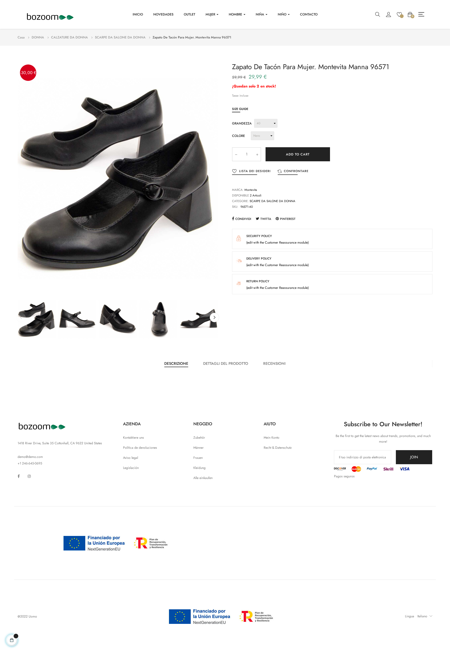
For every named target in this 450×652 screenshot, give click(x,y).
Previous (21, 317)
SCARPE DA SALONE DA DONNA (272, 201)
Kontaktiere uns (133, 437)
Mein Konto (271, 437)
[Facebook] (19, 476)
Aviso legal (130, 457)
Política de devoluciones (140, 447)
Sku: (235, 206)
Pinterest (288, 219)
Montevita (250, 190)
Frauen (198, 457)
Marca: (238, 190)
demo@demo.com (30, 456)
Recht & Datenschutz (278, 447)
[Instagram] (29, 476)
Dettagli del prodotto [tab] (225, 363)
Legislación (131, 467)
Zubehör (199, 437)
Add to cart (298, 154)
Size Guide (240, 109)
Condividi (243, 219)
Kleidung (199, 467)
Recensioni (274, 363)
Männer (198, 447)
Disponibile (240, 195)
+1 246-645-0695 (30, 463)
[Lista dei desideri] (399, 14)
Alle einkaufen (203, 477)
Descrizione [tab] (176, 363)
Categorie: (240, 201)
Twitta (265, 219)
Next (214, 317)
